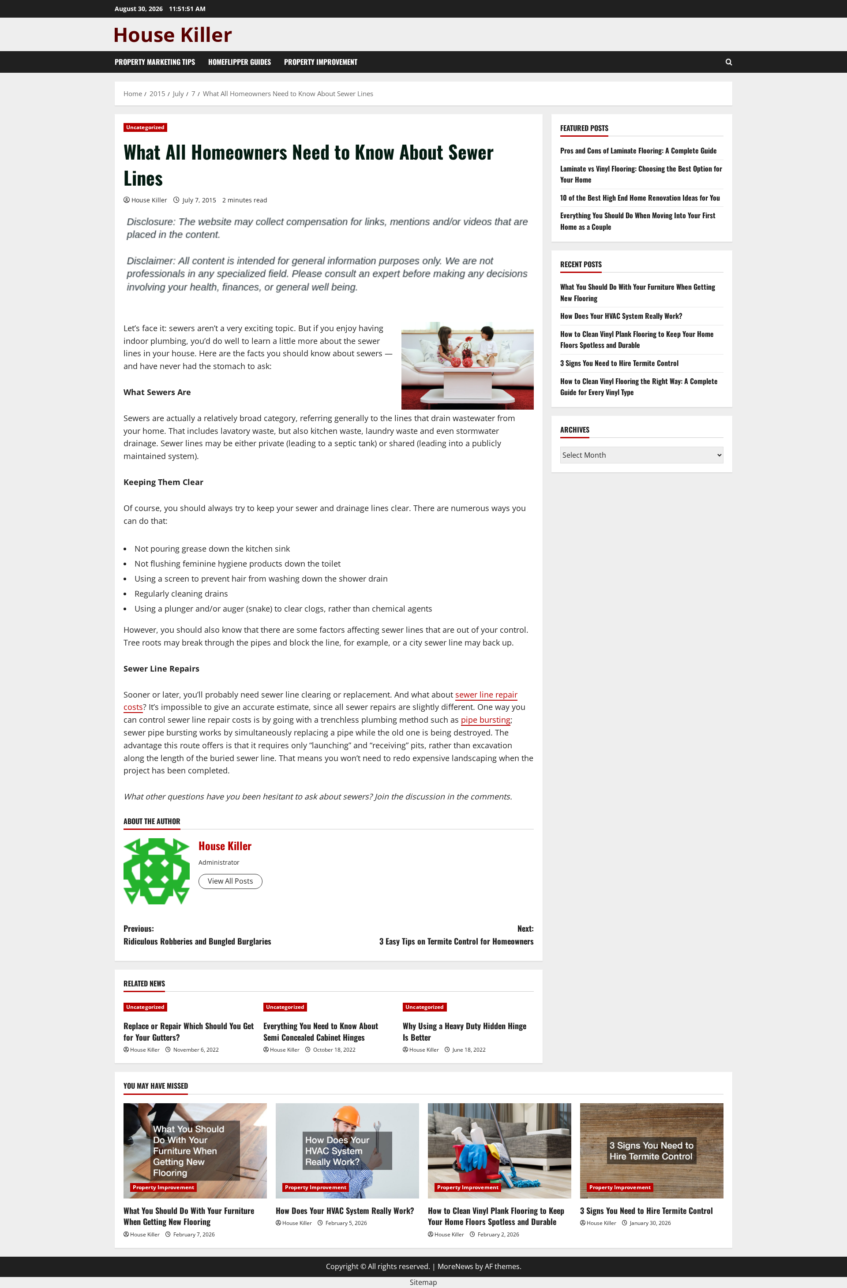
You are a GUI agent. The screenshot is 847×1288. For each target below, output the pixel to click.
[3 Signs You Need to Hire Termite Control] (651, 1151)
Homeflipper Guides (239, 61)
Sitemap (423, 1282)
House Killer (149, 200)
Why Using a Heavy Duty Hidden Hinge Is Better (464, 1031)
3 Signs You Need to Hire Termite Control (619, 363)
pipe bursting (485, 719)
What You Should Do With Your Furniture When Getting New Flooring (189, 1216)
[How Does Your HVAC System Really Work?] (347, 1151)
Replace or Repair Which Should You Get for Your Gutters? (189, 1031)
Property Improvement (320, 61)
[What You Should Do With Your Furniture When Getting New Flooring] (195, 1151)
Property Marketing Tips (155, 61)
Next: (456, 934)
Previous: (197, 934)
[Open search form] (729, 62)
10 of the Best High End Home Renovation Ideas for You (640, 197)
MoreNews (455, 1266)
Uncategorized (145, 127)
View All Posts (230, 881)
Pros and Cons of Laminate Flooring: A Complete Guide (638, 150)
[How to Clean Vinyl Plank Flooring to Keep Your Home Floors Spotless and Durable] (499, 1151)
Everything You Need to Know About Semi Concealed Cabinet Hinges (320, 1031)
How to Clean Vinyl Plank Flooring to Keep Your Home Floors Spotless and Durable (637, 340)
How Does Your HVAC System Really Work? (621, 316)
